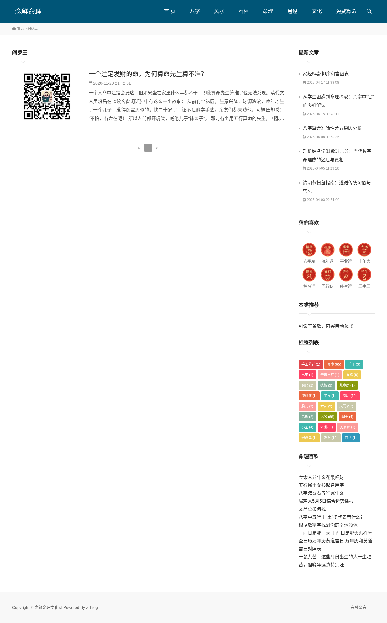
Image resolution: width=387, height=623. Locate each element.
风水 (219, 11)
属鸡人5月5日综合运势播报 (326, 501)
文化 (317, 11)
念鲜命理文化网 (48, 607)
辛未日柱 (329, 375)
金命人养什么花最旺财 (321, 477)
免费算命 (346, 11)
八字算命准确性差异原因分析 (332, 128)
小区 (307, 427)
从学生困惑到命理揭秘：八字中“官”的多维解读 (338, 101)
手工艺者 (310, 364)
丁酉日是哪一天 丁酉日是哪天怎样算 (335, 533)
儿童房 (347, 385)
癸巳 (307, 385)
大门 (346, 406)
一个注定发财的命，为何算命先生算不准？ (148, 73)
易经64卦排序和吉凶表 (326, 73)
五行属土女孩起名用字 (321, 485)
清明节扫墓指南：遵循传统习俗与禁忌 (337, 187)
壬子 (354, 364)
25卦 (326, 427)
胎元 (307, 406)
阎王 (347, 417)
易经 (292, 11)
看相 (244, 11)
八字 (195, 11)
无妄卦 (347, 427)
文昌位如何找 (312, 509)
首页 (20, 29)
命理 (268, 11)
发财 (331, 438)
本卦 (326, 406)
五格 (352, 375)
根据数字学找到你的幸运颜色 (328, 525)
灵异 (330, 396)
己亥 (307, 375)
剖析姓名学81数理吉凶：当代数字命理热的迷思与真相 (337, 155)
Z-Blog (92, 607)
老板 (307, 417)
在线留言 (359, 607)
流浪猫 (309, 396)
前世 (351, 438)
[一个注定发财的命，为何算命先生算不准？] (47, 96)
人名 (327, 417)
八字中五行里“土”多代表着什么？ (332, 517)
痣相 (326, 385)
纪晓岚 (309, 438)
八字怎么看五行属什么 (321, 493)
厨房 (350, 396)
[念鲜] (39, 11)
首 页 (170, 11)
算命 (334, 364)
